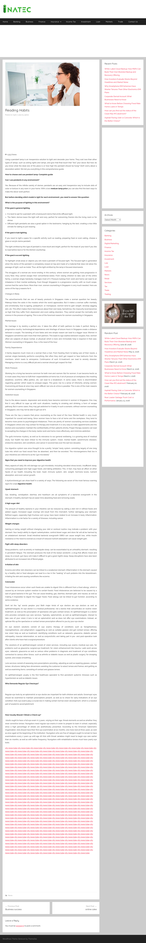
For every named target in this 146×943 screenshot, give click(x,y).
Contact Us (133, 22)
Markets (109, 22)
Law (106, 263)
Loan (98, 22)
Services (108, 282)
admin (26, 115)
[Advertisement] (73, 41)
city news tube (11, 748)
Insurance (55, 22)
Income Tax (71, 22)
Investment (86, 22)
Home (5, 22)
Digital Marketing (112, 243)
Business (29, 22)
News (10, 895)
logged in (20, 926)
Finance (42, 22)
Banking (16, 22)
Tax (106, 286)
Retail (107, 279)
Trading (108, 294)
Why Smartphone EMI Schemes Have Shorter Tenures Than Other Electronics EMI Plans (123, 89)
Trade (120, 22)
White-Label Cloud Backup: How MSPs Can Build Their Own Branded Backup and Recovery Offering (123, 72)
